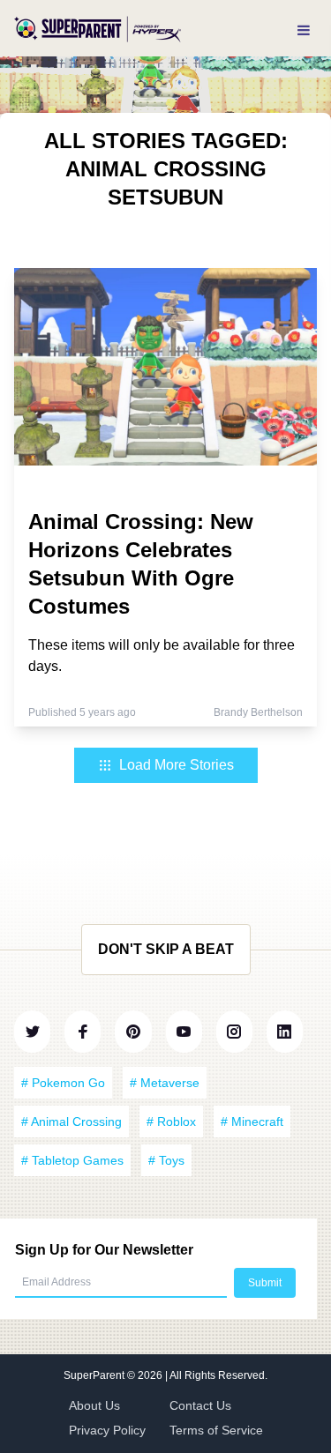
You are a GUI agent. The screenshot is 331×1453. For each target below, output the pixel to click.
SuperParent (95, 1375)
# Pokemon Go (63, 1083)
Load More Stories (176, 764)
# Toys (166, 1160)
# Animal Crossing (71, 1121)
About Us (94, 1405)
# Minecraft (252, 1121)
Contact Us (200, 1405)
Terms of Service (216, 1430)
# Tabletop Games (72, 1160)
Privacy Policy (107, 1430)
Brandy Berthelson (258, 712)
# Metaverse (164, 1083)
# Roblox (171, 1121)
